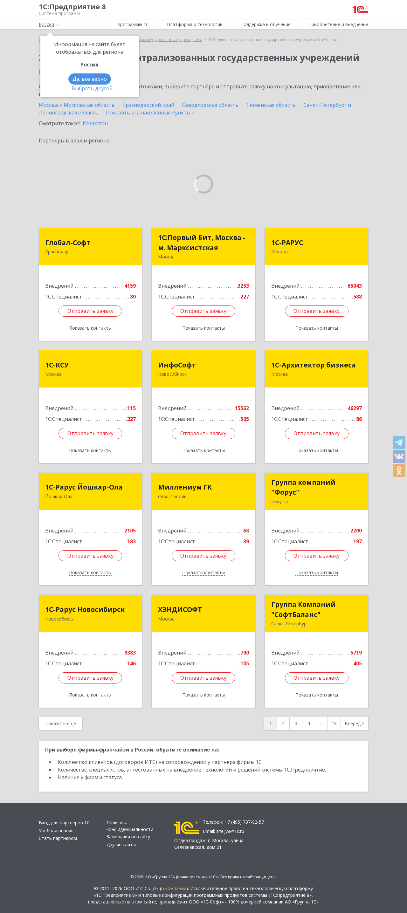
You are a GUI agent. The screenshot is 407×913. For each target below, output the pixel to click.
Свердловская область (210, 104)
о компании (173, 888)
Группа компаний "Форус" (303, 487)
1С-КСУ (57, 364)
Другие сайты (121, 844)
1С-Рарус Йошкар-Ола (84, 487)
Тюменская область (271, 104)
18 (334, 723)
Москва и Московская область (77, 104)
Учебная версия (56, 830)
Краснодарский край (148, 104)
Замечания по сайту (128, 837)
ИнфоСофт (177, 364)
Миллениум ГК (185, 487)
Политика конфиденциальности (130, 826)
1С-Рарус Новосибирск (85, 609)
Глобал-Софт (68, 242)
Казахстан (95, 123)
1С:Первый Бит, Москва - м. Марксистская (201, 242)
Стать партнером (58, 838)
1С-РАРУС (287, 242)
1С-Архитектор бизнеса (313, 364)
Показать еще (60, 723)
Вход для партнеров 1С (64, 823)
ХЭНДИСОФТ (180, 609)
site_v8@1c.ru (230, 831)
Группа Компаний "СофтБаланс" (303, 609)
